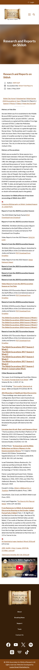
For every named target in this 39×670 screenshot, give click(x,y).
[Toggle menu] (29, 14)
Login (32, 2)
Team (19, 629)
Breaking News (19, 617)
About (19, 612)
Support (6, 103)
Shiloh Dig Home (9, 98)
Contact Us (20, 635)
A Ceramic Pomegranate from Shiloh (15, 380)
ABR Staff (16, 83)
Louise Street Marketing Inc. (19, 667)
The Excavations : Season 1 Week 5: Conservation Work (18, 367)
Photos (12, 103)
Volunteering (20, 98)
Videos (18, 103)
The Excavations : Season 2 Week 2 (19, 320)
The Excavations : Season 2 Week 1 (19, 318)
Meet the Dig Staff (29, 103)
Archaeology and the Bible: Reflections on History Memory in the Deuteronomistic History (18, 448)
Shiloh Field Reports (26, 86)
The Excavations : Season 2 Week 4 (19, 325)
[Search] (34, 14)
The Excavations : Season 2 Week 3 (19, 322)
